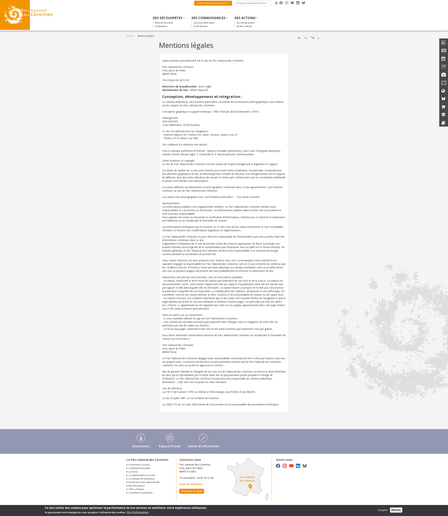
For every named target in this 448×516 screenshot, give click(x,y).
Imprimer (299, 38)
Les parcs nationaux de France (251, 3)
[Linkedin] (297, 3)
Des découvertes (167, 18)
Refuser (396, 509)
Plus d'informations (138, 512)
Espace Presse (170, 446)
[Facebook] (281, 3)
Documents (141, 446)
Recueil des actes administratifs (144, 482)
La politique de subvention (141, 478)
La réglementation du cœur (141, 475)
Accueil (129, 35)
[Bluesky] (303, 3)
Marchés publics (136, 485)
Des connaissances (208, 18)
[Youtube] (292, 3)
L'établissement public (139, 468)
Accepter (383, 510)
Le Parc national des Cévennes (212, 3)
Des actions (244, 18)
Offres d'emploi (136, 489)
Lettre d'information (203, 446)
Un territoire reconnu (138, 464)
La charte (133, 471)
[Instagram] (286, 3)
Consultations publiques (140, 492)
